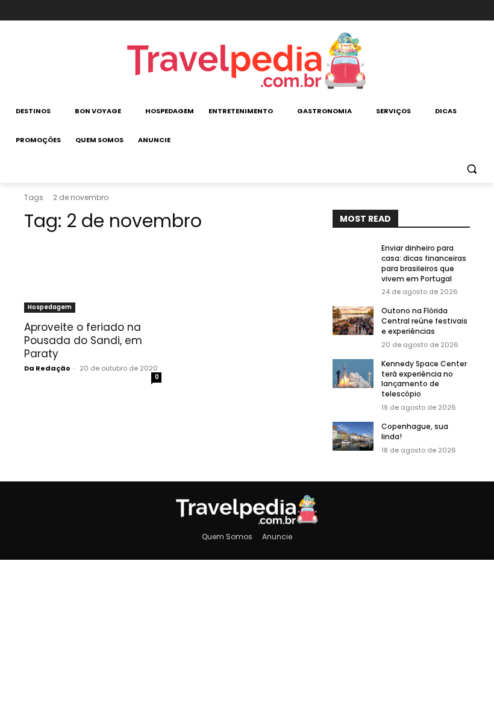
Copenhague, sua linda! (414, 431)
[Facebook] (421, 10)
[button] (471, 169)
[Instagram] (441, 10)
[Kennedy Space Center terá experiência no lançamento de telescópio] (353, 373)
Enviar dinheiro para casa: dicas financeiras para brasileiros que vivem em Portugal (423, 263)
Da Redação (47, 368)
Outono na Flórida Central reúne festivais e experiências (424, 320)
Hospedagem (50, 307)
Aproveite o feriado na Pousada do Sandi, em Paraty (83, 340)
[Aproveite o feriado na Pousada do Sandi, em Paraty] (92, 278)
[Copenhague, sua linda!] (353, 436)
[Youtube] (462, 10)
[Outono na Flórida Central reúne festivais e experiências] (353, 320)
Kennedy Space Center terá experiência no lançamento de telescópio (424, 379)
